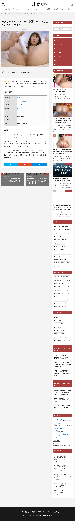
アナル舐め (36, 9)
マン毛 (63, 252)
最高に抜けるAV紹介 (58, 428)
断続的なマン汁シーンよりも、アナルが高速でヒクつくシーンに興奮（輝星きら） (62, 476)
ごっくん (57, 249)
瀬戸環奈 (66, 286)
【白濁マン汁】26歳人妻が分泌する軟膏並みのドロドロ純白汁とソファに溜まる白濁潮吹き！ (62, 357)
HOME (4, 13)
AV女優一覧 (7, 9)
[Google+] (25, 164)
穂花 (57, 299)
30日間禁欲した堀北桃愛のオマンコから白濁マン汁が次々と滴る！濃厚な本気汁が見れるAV (62, 207)
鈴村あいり (58, 280)
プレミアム (66, 337)
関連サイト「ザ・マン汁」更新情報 (62, 349)
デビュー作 (57, 246)
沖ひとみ (19, 104)
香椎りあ (64, 299)
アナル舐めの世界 (57, 419)
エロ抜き (55, 437)
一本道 (19, 108)
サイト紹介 (67, 9)
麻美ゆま (57, 286)
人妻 (64, 246)
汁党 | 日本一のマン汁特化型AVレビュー (42, 515)
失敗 (63, 249)
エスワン (58, 320)
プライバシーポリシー (44, 512)
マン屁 (56, 236)
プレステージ (59, 317)
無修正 (48, 9)
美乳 (62, 259)
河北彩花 (57, 290)
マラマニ (55, 430)
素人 (69, 252)
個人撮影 (57, 252)
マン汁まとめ (28, 9)
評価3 (18, 97)
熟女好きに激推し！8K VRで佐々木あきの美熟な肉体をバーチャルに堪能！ (62, 400)
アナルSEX (42, 9)
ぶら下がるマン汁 (59, 229)
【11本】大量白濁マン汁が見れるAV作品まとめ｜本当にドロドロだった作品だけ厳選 (62, 120)
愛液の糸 (57, 243)
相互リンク (56, 512)
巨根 (68, 262)
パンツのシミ (64, 236)
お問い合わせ (59, 9)
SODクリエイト (59, 333)
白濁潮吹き (57, 239)
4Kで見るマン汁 (66, 226)
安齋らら (66, 293)
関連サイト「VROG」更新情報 (62, 384)
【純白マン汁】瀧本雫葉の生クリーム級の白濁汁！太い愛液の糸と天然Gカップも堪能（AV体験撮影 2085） (62, 373)
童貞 (67, 259)
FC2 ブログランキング (58, 443)
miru (66, 303)
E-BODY (68, 340)
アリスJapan (58, 340)
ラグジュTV (57, 256)
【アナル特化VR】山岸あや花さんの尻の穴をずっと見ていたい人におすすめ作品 (62, 407)
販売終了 (68, 229)
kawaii (57, 337)
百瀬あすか (58, 303)
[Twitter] (11, 164)
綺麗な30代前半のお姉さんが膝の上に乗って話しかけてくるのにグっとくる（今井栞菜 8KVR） (62, 392)
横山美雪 (65, 296)
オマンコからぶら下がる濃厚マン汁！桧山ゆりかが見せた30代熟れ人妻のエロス (62, 364)
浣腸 (63, 262)
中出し (56, 259)
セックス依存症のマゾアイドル (25, 101)
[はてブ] (39, 164)
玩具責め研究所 (57, 423)
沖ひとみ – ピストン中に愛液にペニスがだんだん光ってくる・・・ (30, 13)
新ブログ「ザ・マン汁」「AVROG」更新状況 (60, 90)
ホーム (17, 512)
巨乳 (64, 256)
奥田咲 (66, 306)
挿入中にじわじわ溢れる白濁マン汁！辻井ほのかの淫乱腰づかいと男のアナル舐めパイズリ (62, 151)
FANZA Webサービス (64, 445)
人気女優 (57, 262)
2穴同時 (57, 266)
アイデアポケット (60, 327)
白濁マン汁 (65, 239)
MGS (63, 243)
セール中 (21, 9)
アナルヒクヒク (58, 233)
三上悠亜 (57, 293)
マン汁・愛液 (14, 9)
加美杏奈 (67, 280)
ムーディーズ (59, 323)
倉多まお (66, 283)
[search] (70, 29)
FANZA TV (57, 226)
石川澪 (57, 296)
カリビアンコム (21, 112)
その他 (53, 9)
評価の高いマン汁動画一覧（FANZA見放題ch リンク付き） (62, 179)
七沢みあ (57, 306)
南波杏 (66, 290)
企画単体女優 (66, 276)
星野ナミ (57, 283)
